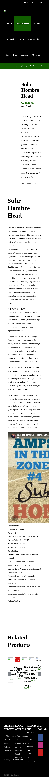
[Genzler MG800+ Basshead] (10, 658)
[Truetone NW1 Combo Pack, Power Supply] (24, 658)
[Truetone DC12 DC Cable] (31, 658)
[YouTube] (40, 752)
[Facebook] (40, 737)
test (40, 666)
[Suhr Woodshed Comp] (17, 658)
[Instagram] (40, 745)
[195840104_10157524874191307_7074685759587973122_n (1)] (11, 100)
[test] (38, 658)
